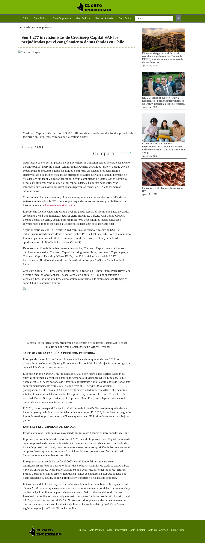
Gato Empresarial (62, 18)
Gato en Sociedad (104, 18)
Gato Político (41, 18)
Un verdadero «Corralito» (60, 205)
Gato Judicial (83, 18)
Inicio (26, 18)
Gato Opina (125, 18)
